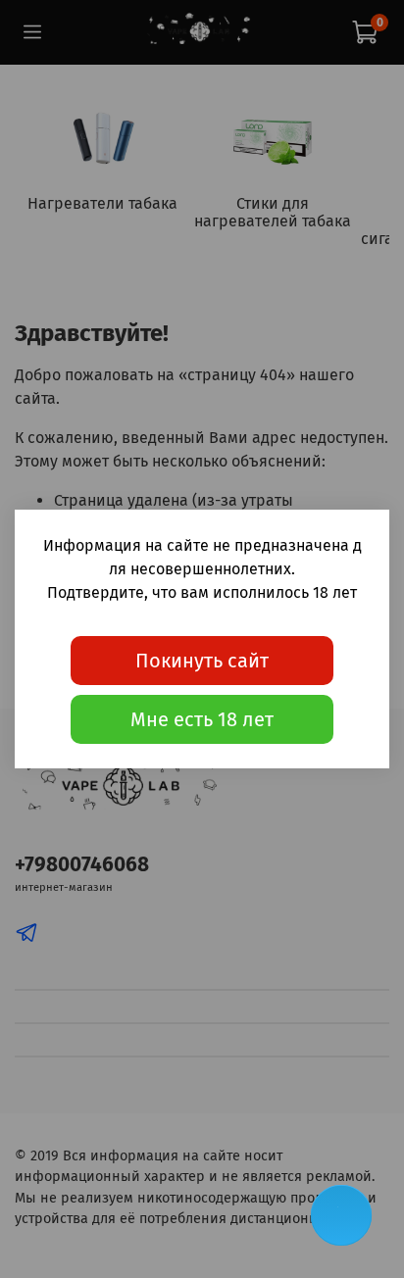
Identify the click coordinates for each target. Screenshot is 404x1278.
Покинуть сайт (202, 660)
